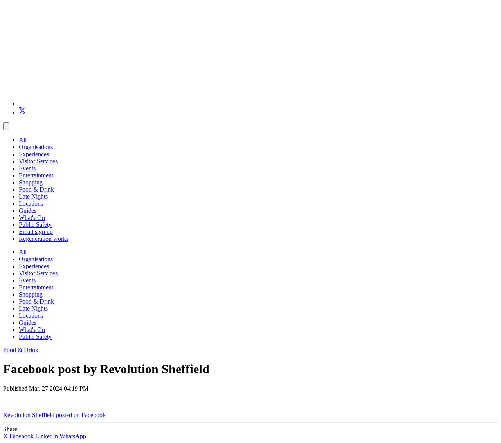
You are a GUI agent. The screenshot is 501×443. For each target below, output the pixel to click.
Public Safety (35, 224)
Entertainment (36, 175)
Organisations (36, 147)
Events (27, 168)
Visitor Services (38, 161)
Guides (27, 210)
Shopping (31, 182)
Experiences (34, 154)
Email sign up (36, 231)
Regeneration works (43, 238)
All (23, 140)
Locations (31, 203)
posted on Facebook (81, 415)
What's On (32, 217)
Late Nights (33, 196)
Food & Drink (36, 189)
